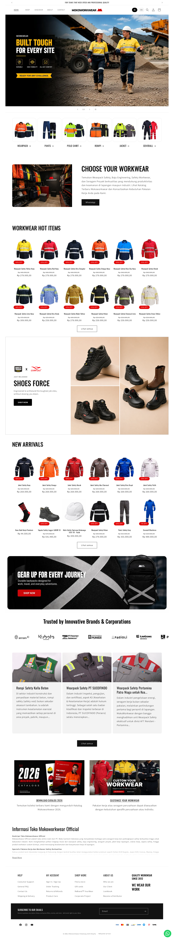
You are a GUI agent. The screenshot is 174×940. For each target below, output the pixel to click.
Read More (17, 858)
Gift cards (79, 886)
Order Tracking (52, 886)
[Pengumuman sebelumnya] (12, 2)
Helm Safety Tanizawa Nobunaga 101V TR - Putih (74, 531)
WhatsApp (90, 202)
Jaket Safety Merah (74, 485)
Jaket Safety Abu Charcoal (99, 485)
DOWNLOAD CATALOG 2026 (49, 800)
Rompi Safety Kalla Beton (32, 688)
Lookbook (107, 891)
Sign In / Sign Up (53, 882)
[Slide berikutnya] (90, 109)
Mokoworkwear (74, 934)
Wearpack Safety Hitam (99, 314)
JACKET (123, 145)
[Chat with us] (167, 933)
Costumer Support (26, 882)
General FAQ (23, 886)
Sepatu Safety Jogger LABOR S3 (49, 530)
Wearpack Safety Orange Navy (99, 269)
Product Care (52, 896)
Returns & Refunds (54, 891)
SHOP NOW (23, 402)
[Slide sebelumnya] (78, 109)
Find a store (80, 882)
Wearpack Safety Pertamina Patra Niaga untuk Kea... (134, 690)
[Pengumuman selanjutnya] (162, 2)
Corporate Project (83, 896)
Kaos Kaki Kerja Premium (24, 530)
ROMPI (98, 145)
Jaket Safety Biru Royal (124, 485)
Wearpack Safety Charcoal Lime (125, 314)
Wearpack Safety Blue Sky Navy (125, 269)
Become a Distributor (112, 896)
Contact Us (22, 891)
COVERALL (148, 145)
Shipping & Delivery (26, 896)
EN (141, 10)
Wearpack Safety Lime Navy (24, 314)
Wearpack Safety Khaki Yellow (74, 314)
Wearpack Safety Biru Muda (49, 314)
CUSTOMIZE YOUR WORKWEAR (124, 800)
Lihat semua (87, 328)
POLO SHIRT (73, 145)
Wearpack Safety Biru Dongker (74, 269)
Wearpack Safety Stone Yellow (149, 314)
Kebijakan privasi (105, 934)
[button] (27, 9)
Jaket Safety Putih (149, 485)
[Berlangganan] (145, 911)
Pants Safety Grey (124, 530)
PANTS (48, 145)
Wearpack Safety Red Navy (49, 269)
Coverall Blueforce (149, 530)
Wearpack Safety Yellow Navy (24, 269)
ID (135, 10)
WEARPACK (22, 145)
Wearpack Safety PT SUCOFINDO (86, 688)
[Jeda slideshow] (96, 109)
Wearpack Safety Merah (149, 269)
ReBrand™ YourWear (84, 891)
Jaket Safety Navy (24, 485)
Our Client (107, 886)
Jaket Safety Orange (49, 485)
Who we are (108, 882)
